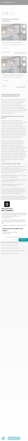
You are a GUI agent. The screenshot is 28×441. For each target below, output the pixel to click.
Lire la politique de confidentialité (9, 225)
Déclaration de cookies (21, 225)
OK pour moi (23, 239)
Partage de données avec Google (10, 232)
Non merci (4, 239)
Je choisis (14, 239)
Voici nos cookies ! (7, 233)
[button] (3, 438)
